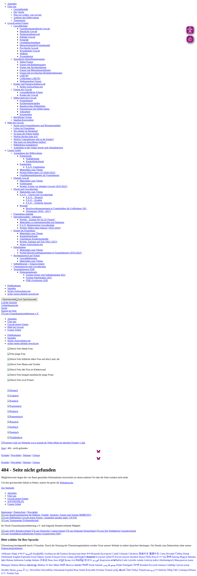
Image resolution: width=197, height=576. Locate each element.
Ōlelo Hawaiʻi (152, 557)
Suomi (48, 557)
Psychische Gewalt (29, 48)
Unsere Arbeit (14, 150)
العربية (28, 553)
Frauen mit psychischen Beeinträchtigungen (41, 73)
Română (144, 565)
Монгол (70, 565)
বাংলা (88, 553)
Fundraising (25, 164)
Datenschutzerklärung (11, 548)
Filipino (40, 557)
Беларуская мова (77, 553)
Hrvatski (170, 553)
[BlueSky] (98, 452)
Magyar (183, 557)
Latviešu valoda (135, 560)
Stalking (24, 53)
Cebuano (123, 553)
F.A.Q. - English (34, 200)
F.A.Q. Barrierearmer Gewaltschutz (37, 225)
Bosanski (95, 553)
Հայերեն (38, 553)
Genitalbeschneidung (30, 42)
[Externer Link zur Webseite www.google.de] (43, 442)
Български (106, 553)
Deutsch (90, 557)
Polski (119, 565)
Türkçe (134, 570)
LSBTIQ (24, 75)
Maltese (41, 565)
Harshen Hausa (137, 557)
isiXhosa (191, 570)
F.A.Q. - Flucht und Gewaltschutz (36, 194)
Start (3, 448)
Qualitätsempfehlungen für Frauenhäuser (39, 175)
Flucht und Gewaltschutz (26, 189)
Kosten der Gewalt (29, 95)
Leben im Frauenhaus (24, 128)
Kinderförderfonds (35, 161)
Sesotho (5, 570)
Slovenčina (35, 570)
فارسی (106, 565)
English (16, 557)
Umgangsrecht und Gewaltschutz (30, 266)
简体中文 (144, 553)
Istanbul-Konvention (24, 120)
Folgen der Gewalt (23, 89)
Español (69, 570)
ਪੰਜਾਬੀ (136, 565)
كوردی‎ (95, 560)
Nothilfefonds (32, 158)
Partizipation (20, 247)
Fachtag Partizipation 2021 (39, 277)
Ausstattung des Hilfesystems (28, 153)
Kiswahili (90, 570)
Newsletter (16, 455)
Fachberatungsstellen (30, 103)
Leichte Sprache (9, 302)
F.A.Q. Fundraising (35, 167)
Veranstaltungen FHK (24, 269)
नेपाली (85, 565)
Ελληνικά (100, 557)
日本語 (43, 560)
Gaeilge (28, 560)
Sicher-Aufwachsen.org (31, 86)
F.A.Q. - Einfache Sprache (39, 203)
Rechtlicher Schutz (23, 117)
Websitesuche (66, 482)
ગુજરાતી (110, 557)
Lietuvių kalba (151, 560)
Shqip (14, 553)
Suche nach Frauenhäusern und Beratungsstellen (37, 125)
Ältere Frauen (26, 62)
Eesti (33, 557)
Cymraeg (182, 570)
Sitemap (27, 455)
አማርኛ (21, 553)
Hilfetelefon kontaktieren (26, 145)
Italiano (35, 560)
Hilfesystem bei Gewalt (25, 98)
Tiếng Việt (172, 570)
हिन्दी (169, 557)
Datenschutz (20, 512)
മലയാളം (32, 565)
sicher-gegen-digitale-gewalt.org (23, 294)
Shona (13, 570)
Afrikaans (6, 553)
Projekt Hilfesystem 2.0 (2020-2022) (37, 172)
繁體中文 (154, 553)
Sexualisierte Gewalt (30, 50)
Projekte (24, 205)
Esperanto (26, 557)
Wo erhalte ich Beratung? (26, 131)
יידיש (3, 573)
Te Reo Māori (52, 565)
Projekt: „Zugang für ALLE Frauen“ (37, 219)
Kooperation (26, 114)
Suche (4, 308)
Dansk (186, 553)
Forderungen (26, 183)
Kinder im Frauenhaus (24, 230)
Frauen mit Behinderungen (33, 64)
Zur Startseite (7, 488)
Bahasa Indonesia (14, 560)
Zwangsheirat (26, 56)
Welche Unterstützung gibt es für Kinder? (34, 139)
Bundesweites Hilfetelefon (32, 106)
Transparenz (19, 20)
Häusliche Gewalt (28, 31)
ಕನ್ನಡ (61, 560)
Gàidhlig (171, 565)
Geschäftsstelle (21, 9)
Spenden (11, 288)
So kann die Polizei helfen (26, 133)
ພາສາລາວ (116, 560)
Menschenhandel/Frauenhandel (35, 45)
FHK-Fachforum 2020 (37, 280)
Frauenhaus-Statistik (23, 214)
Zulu (16, 573)
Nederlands (6, 557)
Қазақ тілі (70, 560)
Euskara (64, 553)
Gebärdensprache (9, 305)
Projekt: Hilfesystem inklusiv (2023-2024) (40, 228)
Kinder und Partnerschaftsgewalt (29, 84)
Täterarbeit (25, 111)
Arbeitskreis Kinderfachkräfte (34, 239)
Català (115, 553)
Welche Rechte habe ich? (26, 136)
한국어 (88, 560)
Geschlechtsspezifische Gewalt (35, 28)
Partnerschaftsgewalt (30, 34)
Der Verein (19, 12)
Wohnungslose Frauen (30, 81)
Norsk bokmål (95, 565)
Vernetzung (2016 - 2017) (38, 211)
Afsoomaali (59, 570)
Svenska (100, 570)
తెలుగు (122, 570)
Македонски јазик (183, 560)
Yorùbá (10, 573)
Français (56, 557)
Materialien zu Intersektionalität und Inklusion (42, 222)
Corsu (163, 553)
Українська (144, 570)
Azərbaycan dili (52, 553)
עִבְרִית (163, 557)
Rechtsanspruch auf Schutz (27, 255)
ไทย (128, 570)
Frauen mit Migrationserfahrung (35, 70)
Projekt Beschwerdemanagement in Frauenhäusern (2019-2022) (51, 252)
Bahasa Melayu (18, 565)
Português (128, 565)
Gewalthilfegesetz (28, 258)
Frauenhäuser (26, 100)
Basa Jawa (53, 560)
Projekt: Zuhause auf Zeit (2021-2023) (38, 241)
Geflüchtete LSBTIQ (30, 78)
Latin (124, 560)
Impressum (6, 512)
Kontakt (5, 455)
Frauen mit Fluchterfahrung (33, 67)
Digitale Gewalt (27, 37)
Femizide (24, 39)
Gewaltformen (21, 26)
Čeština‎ (178, 553)
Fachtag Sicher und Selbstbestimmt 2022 (45, 275)
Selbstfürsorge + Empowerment (29, 263)
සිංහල (26, 570)
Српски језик (182, 565)
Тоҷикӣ (109, 570)
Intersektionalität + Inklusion (27, 216)
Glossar (36, 455)
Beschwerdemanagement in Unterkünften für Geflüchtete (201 (56, 208)
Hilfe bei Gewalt (15, 122)
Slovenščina (47, 570)
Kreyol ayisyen (122, 557)
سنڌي (19, 570)
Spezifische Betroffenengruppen (29, 59)
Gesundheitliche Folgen (31, 92)
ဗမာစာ (78, 565)
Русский (153, 565)
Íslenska (192, 557)
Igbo (3, 560)
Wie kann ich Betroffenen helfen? (30, 142)
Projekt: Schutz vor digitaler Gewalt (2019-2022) (43, 186)
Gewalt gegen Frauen (17, 23)
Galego (70, 557)
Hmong (175, 557)
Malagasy (6, 565)
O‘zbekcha (161, 570)
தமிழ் (115, 570)
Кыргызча (105, 560)
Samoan (162, 565)
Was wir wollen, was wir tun (27, 15)
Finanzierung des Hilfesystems (34, 109)
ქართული (80, 557)
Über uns (11, 6)
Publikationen (14, 285)
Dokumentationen (28, 272)
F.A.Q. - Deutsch (34, 197)
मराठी (62, 565)
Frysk (63, 557)
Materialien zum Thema (31, 169)
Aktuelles (12, 3)
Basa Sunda (79, 570)
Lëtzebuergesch (166, 560)
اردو (153, 570)
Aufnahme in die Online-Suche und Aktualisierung (38, 147)
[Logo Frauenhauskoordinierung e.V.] (20, 313)
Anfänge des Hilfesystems (26, 17)
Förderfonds (26, 156)
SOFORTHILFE (15, 501)
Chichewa (133, 553)
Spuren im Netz (8, 311)
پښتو (113, 565)
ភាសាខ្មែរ (79, 560)
